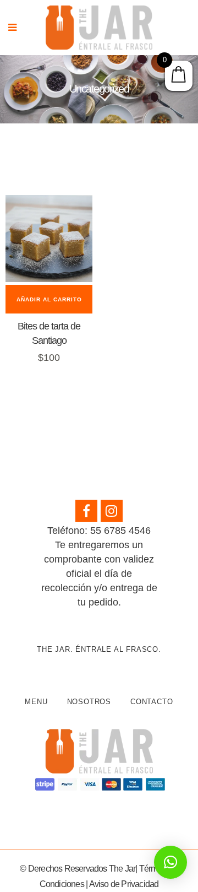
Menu (36, 702)
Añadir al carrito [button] (49, 299)
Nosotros (89, 702)
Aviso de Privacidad (124, 884)
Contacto (151, 702)
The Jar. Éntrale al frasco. (99, 649)
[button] (170, 862)
